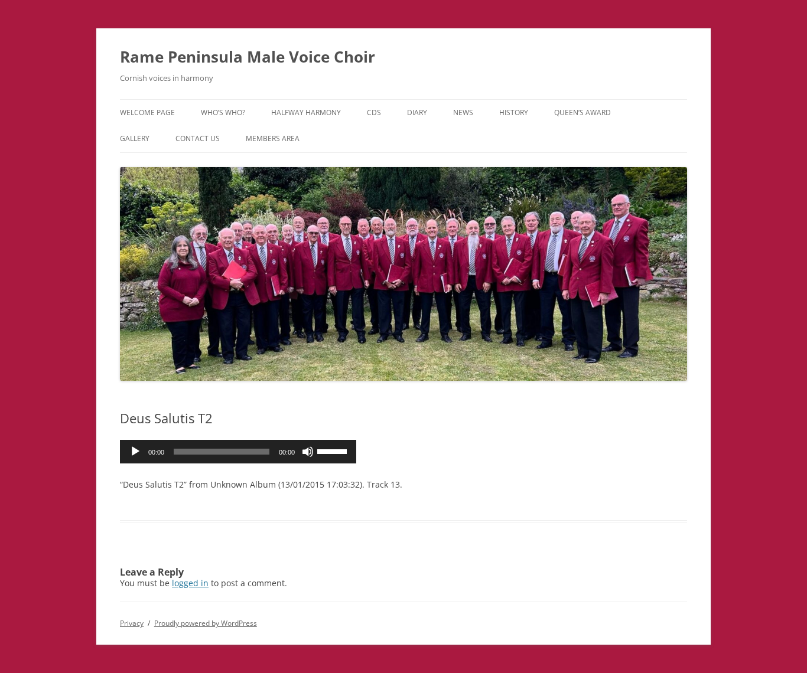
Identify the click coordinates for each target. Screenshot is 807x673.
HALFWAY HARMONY (306, 112)
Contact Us (197, 138)
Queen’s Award (582, 112)
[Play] (135, 452)
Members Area (273, 138)
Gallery (134, 138)
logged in (190, 583)
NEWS (463, 112)
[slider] (333, 450)
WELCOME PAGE (147, 112)
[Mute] (308, 452)
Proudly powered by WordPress (205, 623)
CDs (374, 112)
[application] (238, 451)
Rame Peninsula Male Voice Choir (247, 56)
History (513, 112)
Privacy (132, 623)
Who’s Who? (223, 112)
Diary (417, 112)
